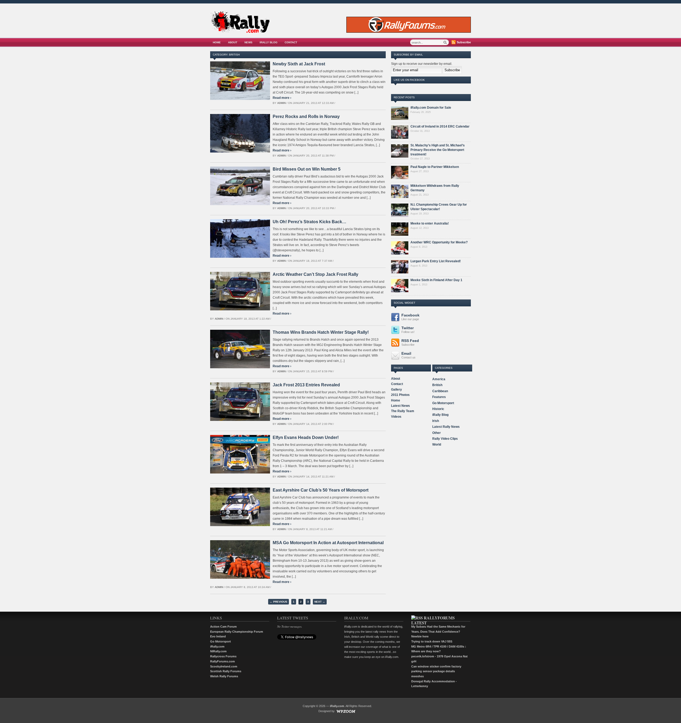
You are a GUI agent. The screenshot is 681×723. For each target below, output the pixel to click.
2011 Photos (400, 395)
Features (439, 397)
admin (281, 103)
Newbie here (420, 636)
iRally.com (217, 646)
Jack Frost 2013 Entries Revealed (306, 385)
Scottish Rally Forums (225, 671)
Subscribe (464, 42)
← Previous (278, 601)
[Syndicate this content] (417, 618)
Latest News (400, 406)
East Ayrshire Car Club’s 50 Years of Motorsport (320, 490)
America (438, 379)
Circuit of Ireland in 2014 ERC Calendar (440, 126)
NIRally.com (218, 651)
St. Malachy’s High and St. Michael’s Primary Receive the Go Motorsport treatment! (437, 149)
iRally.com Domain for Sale (430, 107)
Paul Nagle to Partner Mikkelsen (434, 167)
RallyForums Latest (433, 620)
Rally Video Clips (445, 439)
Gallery (396, 389)
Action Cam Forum (223, 626)
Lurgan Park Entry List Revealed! (435, 261)
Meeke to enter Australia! (429, 223)
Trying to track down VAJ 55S (431, 641)
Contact (291, 42)
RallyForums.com (222, 661)
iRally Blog (268, 42)
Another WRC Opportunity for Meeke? (439, 242)
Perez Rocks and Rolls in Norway (306, 116)
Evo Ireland (218, 636)
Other (436, 433)
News (248, 42)
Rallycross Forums (223, 656)
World (436, 444)
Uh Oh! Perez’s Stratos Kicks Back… (309, 221)
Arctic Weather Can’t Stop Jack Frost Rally (315, 274)
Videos (396, 416)
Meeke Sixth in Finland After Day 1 (436, 280)
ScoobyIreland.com (223, 666)
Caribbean (440, 391)
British (437, 385)
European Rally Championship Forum (236, 631)
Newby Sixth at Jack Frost (299, 64)
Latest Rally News (446, 427)
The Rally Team (402, 411)
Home (217, 42)
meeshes (417, 676)
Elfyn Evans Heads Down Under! (306, 437)
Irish (435, 421)
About (232, 42)
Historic (438, 409)
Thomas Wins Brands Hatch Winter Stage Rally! (321, 332)
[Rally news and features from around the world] (240, 31)
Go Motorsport (443, 403)
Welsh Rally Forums (224, 676)
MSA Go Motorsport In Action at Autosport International (328, 542)
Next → (319, 601)
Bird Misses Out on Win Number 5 (306, 169)
